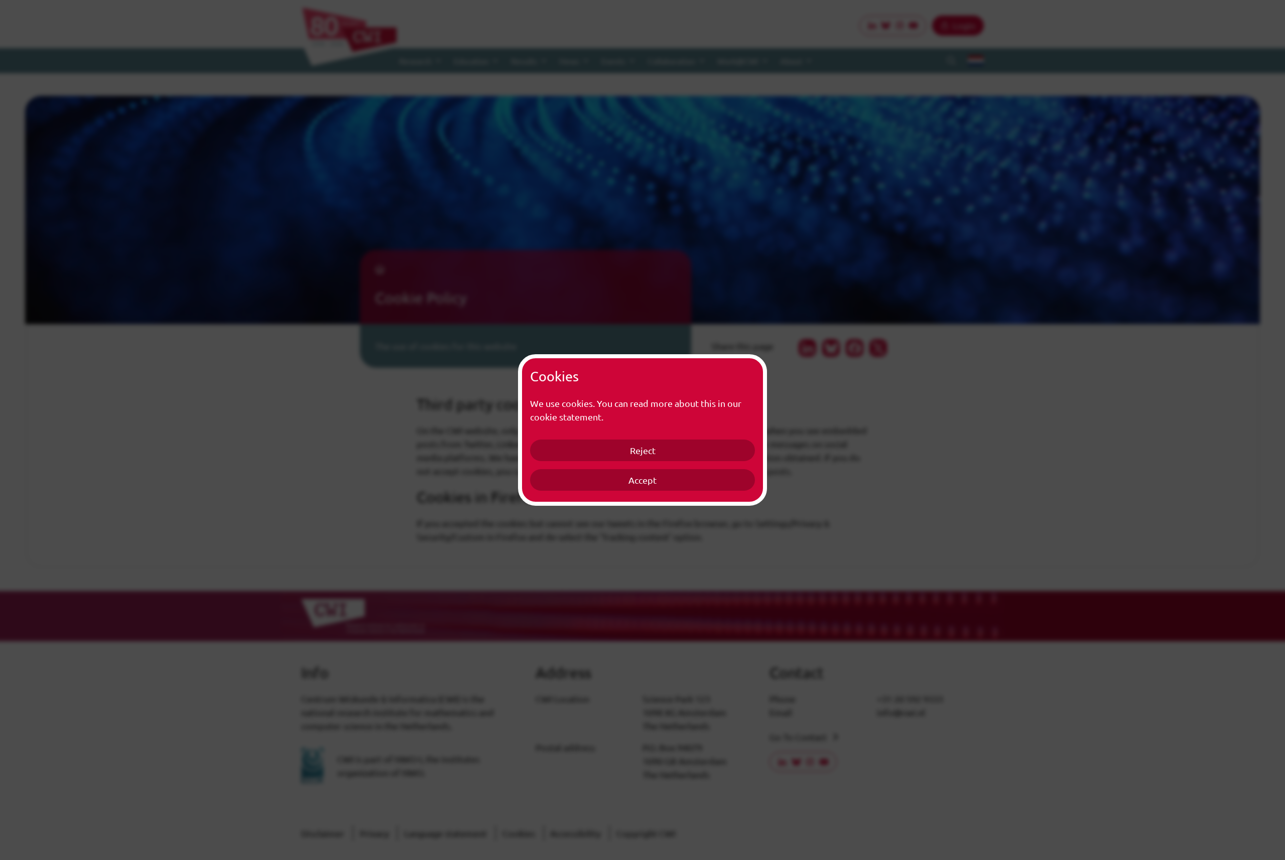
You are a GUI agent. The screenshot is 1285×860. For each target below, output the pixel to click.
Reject (643, 450)
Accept (642, 480)
